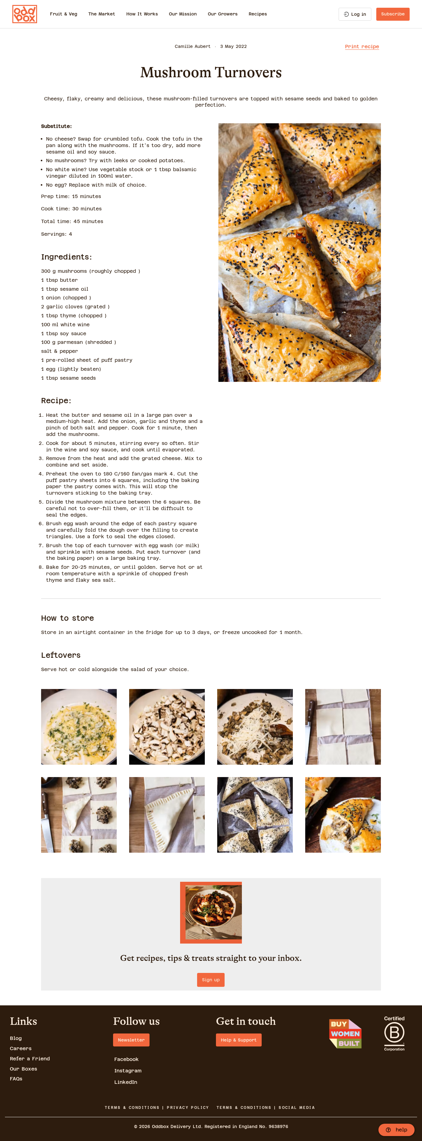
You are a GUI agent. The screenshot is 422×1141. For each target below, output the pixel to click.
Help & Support (239, 1039)
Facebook (126, 1059)
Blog (16, 1038)
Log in (358, 14)
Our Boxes (23, 1069)
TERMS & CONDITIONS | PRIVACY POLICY (157, 1107)
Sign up (211, 979)
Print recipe (362, 46)
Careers (21, 1048)
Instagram (127, 1071)
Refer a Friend (30, 1059)
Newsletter (131, 1039)
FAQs (16, 1079)
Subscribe (393, 13)
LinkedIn (125, 1082)
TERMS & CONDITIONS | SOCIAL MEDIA (266, 1107)
